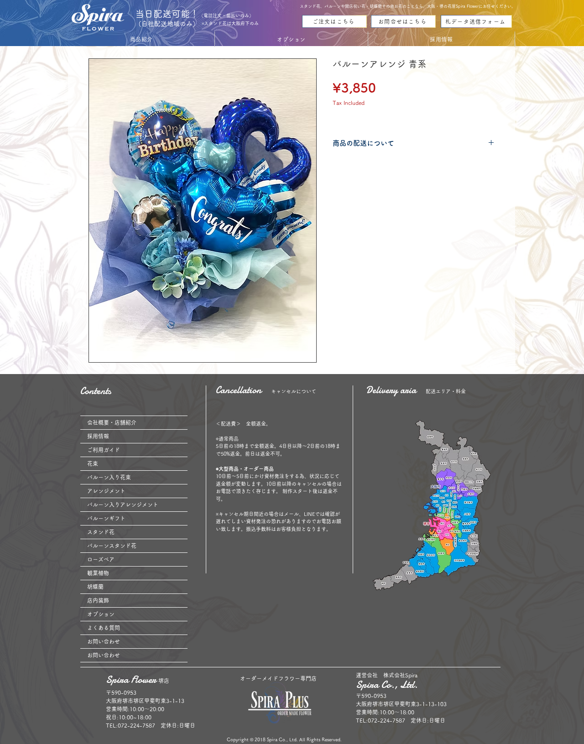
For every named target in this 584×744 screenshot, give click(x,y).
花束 (92, 463)
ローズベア (101, 559)
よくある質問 (103, 627)
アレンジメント (106, 491)
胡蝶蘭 (95, 586)
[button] (141, 39)
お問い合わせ (103, 641)
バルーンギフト (106, 518)
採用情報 (98, 436)
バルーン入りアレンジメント (122, 504)
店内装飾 (98, 600)
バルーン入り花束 (109, 477)
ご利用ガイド (103, 450)
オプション (101, 614)
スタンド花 (101, 532)
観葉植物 (98, 573)
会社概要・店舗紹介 (111, 422)
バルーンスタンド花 (111, 545)
